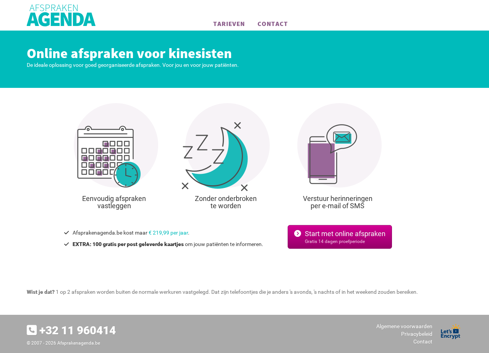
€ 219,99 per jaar (168, 233)
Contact (272, 23)
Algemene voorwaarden (404, 326)
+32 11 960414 (77, 330)
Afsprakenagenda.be (78, 343)
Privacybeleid (416, 334)
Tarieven (229, 23)
